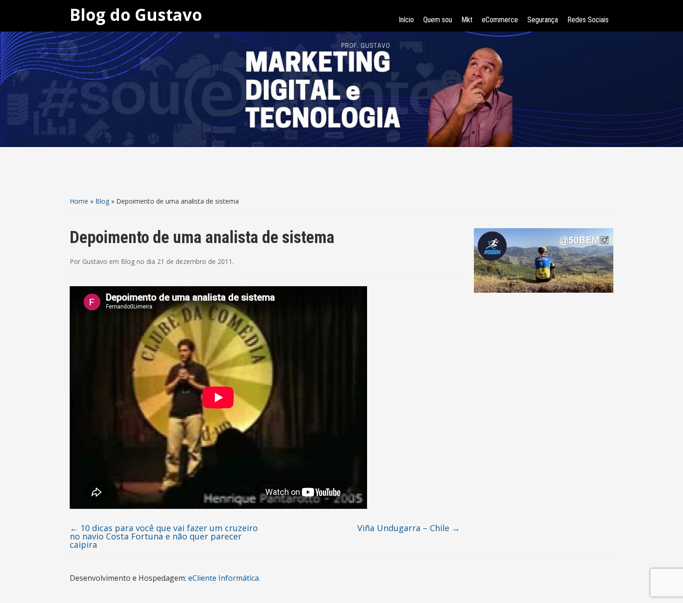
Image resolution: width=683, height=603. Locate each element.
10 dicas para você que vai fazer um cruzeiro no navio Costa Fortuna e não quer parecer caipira (164, 536)
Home (79, 201)
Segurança (542, 19)
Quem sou (437, 19)
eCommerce (500, 19)
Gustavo (94, 261)
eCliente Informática (223, 578)
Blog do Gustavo (136, 15)
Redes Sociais (588, 19)
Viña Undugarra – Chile (408, 528)
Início (406, 19)
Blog (102, 201)
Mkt (467, 19)
